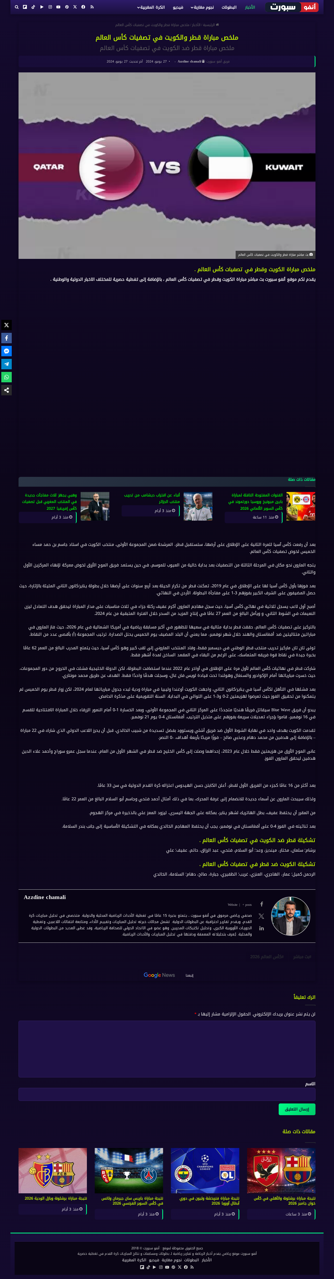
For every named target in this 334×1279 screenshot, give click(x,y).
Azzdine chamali (189, 61)
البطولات (229, 7)
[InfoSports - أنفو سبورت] (292, 7)
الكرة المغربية (152, 7)
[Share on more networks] (6, 390)
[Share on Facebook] (6, 338)
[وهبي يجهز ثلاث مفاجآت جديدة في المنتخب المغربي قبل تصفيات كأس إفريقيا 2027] (95, 506)
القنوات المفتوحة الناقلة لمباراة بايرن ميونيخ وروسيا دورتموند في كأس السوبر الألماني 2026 (255, 502)
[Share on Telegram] (6, 364)
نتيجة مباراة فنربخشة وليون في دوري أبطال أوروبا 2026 (210, 1201)
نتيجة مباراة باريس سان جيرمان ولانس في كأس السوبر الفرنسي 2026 (132, 1201)
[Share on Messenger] (6, 351)
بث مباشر (301, 957)
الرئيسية (209, 25)
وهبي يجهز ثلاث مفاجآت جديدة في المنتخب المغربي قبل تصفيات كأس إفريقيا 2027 (49, 502)
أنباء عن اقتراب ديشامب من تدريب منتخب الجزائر (152, 499)
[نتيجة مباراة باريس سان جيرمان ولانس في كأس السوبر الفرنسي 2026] (129, 1171)
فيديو (178, 7)
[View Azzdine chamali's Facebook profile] (261, 904)
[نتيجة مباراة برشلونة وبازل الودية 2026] (53, 1171)
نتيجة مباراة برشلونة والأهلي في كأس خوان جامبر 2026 (285, 1201)
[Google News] (159, 975)
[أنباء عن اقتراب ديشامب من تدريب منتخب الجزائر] (198, 506)
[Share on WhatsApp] (6, 377)
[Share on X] (6, 325)
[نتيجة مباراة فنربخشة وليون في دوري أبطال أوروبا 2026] (205, 1171)
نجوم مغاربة (204, 7)
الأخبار (250, 7)
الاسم (310, 1084)
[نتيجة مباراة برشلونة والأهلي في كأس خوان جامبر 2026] (281, 1171)
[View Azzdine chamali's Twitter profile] (261, 916)
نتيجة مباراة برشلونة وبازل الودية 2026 (56, 1198)
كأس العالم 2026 (266, 957)
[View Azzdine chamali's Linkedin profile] (261, 928)
